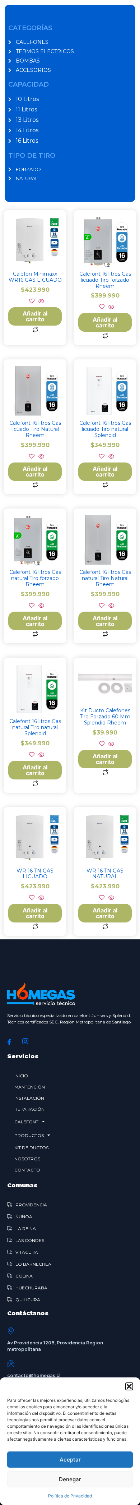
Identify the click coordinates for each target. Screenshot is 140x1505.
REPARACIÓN (29, 1109)
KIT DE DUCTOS (31, 1147)
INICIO (21, 1075)
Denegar (70, 1479)
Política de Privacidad (70, 1496)
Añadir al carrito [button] (35, 316)
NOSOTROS (27, 1158)
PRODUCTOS (29, 1135)
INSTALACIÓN (29, 1098)
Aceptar (70, 1459)
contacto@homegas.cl (34, 1375)
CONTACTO (27, 1170)
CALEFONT (26, 1121)
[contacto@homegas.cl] (10, 1363)
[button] (129, 1386)
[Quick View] (40, 301)
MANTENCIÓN (29, 1087)
